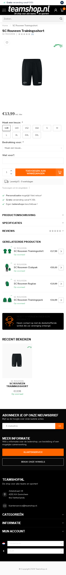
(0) (32, 34)
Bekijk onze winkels (33, 461)
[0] (62, 10)
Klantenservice (33, 452)
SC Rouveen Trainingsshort (25, 25)
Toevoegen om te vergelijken (15, 188)
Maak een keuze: (12, 122)
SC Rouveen (8, 34)
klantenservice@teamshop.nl (23, 505)
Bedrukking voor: (12, 142)
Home (5, 25)
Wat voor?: (8, 155)
